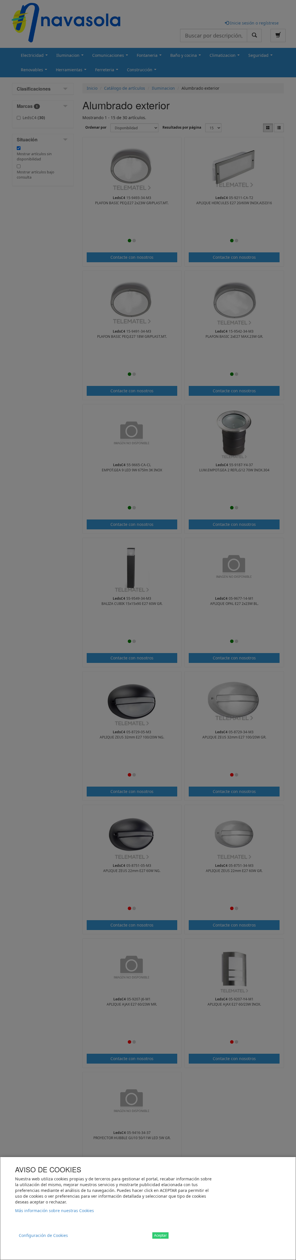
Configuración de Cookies (43, 1235)
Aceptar (160, 1235)
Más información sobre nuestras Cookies (54, 1210)
